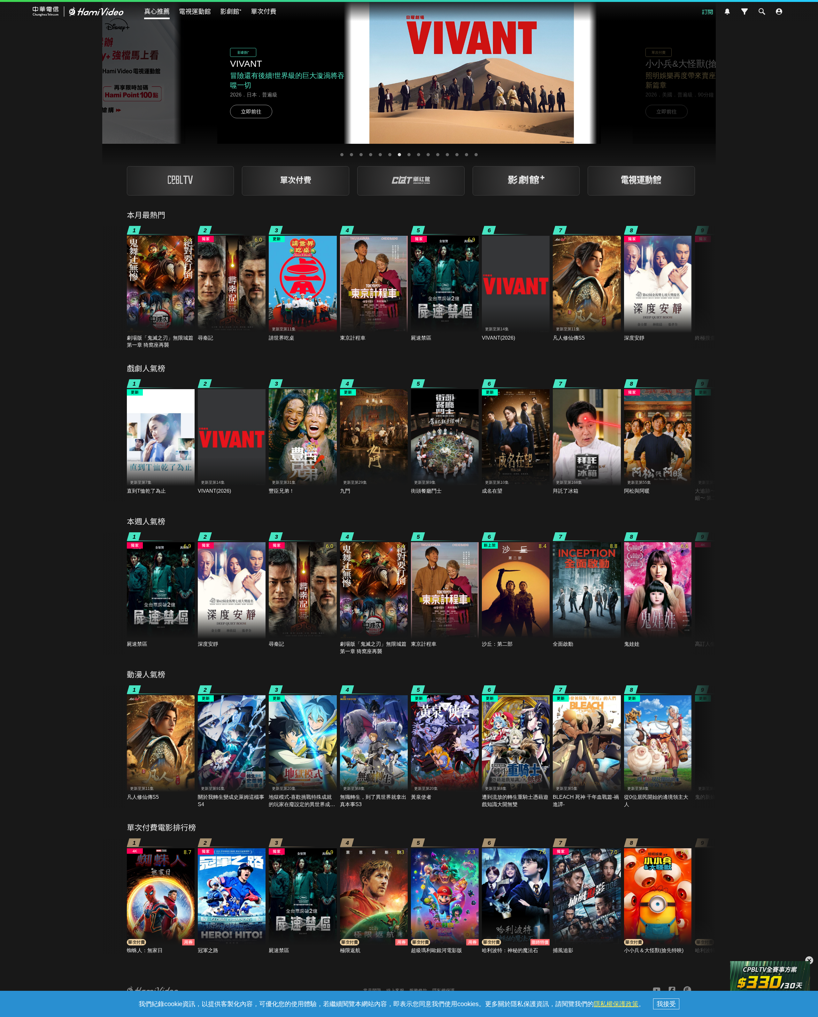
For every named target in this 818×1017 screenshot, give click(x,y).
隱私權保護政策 (616, 1003)
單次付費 (263, 11)
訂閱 (707, 11)
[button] (341, 154)
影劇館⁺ (231, 11)
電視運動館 (195, 11)
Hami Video (78, 11)
